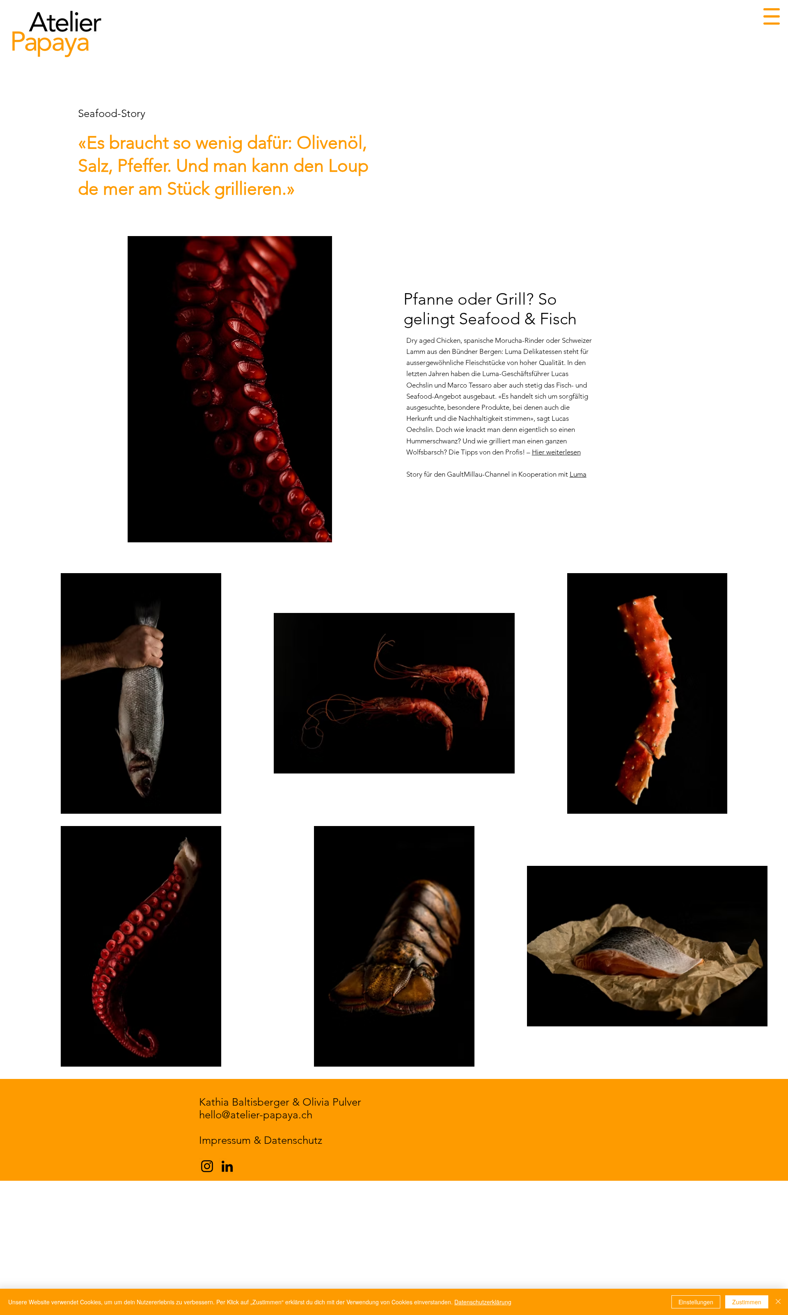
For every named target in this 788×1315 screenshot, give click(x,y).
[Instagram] (207, 1166)
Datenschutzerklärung (482, 1302)
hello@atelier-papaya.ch (255, 1114)
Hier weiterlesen (556, 452)
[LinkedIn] (227, 1166)
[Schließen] (778, 1301)
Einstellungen (695, 1302)
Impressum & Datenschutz (260, 1140)
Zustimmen (746, 1302)
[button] (771, 16)
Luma (578, 474)
